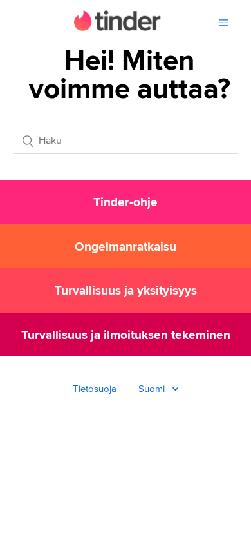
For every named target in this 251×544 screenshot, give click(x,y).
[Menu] (223, 23)
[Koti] (117, 28)
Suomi (152, 389)
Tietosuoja (94, 389)
